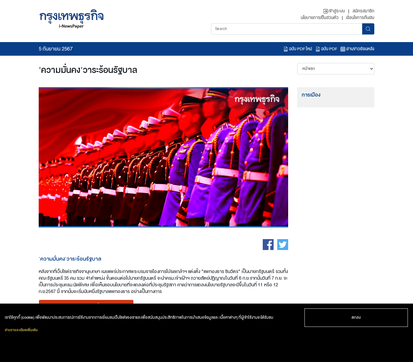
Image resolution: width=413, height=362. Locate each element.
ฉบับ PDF (328, 48)
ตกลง (356, 317)
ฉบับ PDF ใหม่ (300, 48)
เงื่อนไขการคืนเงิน (360, 17)
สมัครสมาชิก (363, 11)
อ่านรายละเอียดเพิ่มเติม (21, 330)
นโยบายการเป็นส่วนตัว (320, 17)
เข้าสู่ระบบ (336, 11)
